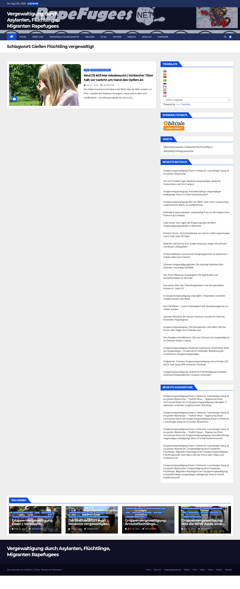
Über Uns (37, 37)
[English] (164, 71)
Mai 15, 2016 (92, 85)
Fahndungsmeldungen (78, 512)
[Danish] (164, 95)
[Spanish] (164, 74)
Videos (132, 37)
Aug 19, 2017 (134, 529)
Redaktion (108, 85)
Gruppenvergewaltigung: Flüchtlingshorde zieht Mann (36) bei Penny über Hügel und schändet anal (195, 455)
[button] (225, 37)
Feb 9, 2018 (76, 529)
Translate (185, 104)
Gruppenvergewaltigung (23, 512)
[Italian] (164, 86)
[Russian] (164, 83)
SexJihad (16, 517)
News (87, 70)
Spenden (163, 37)
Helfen (117, 37)
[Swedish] (164, 80)
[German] (164, 77)
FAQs (104, 37)
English (147, 37)
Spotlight (26, 517)
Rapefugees (46, 512)
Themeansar (57, 570)
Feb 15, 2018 (20, 529)
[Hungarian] (164, 89)
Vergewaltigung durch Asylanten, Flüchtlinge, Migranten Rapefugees (33, 20)
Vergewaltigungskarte (64, 37)
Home (22, 37)
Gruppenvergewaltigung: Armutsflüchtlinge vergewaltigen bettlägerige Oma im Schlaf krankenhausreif (195, 474)
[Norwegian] (164, 92)
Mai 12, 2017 (190, 529)
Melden (89, 37)
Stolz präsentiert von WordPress (20, 570)
